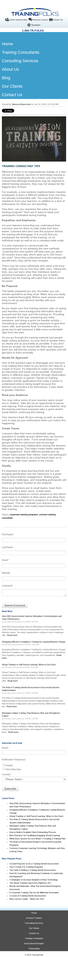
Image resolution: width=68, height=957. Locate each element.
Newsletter (35, 25)
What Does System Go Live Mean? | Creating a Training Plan (37, 838)
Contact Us (58, 20)
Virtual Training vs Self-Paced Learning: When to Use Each (36, 816)
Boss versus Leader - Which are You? (26, 899)
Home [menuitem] (4, 43)
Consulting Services (34, 923)
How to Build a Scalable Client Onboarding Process (32, 832)
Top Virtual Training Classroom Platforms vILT (30, 883)
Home (34, 913)
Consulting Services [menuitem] (20, 60)
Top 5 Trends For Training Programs (26, 867)
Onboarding (34, 948)
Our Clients (34, 928)
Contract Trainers (34, 918)
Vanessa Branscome (21, 104)
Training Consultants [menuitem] (20, 52)
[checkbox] (34, 767)
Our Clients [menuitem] (12, 86)
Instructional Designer (34, 943)
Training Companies (34, 938)
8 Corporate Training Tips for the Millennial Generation (34, 892)
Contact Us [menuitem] (12, 94)
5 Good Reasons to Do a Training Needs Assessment (34, 864)
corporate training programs (24, 514)
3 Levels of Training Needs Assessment (27, 896)
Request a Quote (40, 20)
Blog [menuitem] (6, 77)
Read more (12, 635)
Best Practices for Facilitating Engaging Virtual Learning (34, 835)
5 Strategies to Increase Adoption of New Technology (33, 880)
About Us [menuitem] (10, 69)
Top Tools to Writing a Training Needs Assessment (32, 870)
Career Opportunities (18, 20)
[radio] (34, 765)
